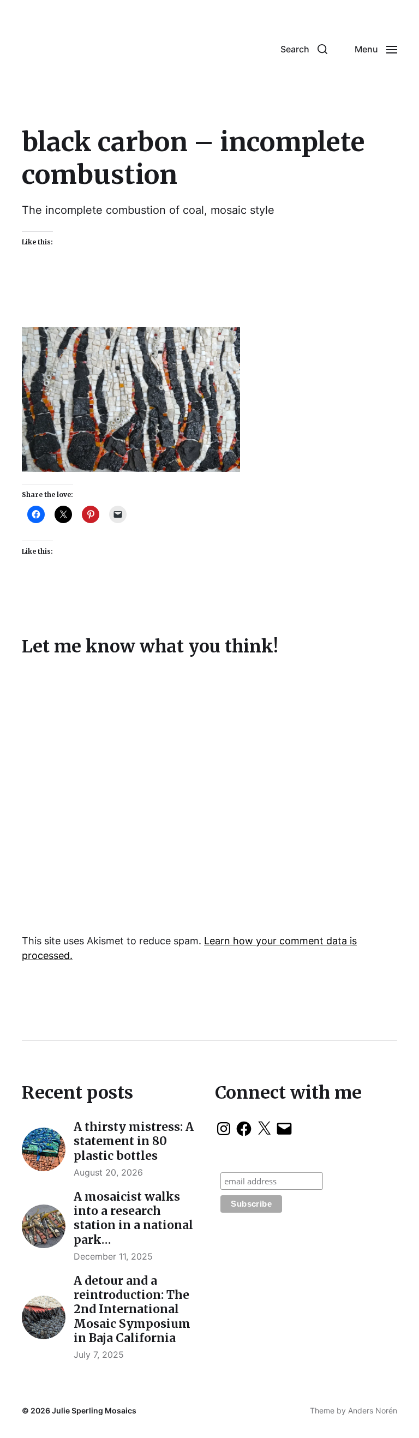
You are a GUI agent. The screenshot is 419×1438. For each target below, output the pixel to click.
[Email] (284, 1128)
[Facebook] (244, 1128)
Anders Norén (372, 1410)
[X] (264, 1128)
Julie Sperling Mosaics (94, 1410)
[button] (304, 49)
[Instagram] (223, 1128)
